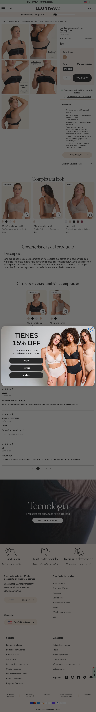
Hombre (26, 368)
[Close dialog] (90, 329)
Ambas (26, 375)
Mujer (26, 361)
